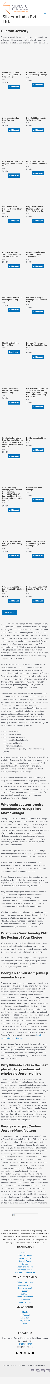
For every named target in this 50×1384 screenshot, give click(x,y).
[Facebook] (17, 1353)
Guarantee (25, 1294)
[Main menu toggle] (44, 13)
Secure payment (25, 1288)
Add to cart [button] (14, 87)
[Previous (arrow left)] (3, 1382)
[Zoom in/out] (3, 1378)
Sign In (25, 1312)
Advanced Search (25, 1270)
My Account (25, 1315)
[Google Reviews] (29, 1353)
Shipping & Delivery (25, 1282)
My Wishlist (25, 1321)
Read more (13, 352)
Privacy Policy (25, 1258)
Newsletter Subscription (25, 1273)
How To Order (25, 1302)
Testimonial (25, 1300)
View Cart (25, 1318)
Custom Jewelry (25, 1285)
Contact (25, 1264)
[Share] (16, 1378)
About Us (25, 1252)
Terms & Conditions (25, 1297)
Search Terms (25, 1261)
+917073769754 (25, 1344)
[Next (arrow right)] (10, 1382)
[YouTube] (33, 1353)
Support (25, 1291)
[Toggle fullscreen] (10, 1378)
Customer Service (25, 1255)
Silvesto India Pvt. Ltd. (20, 19)
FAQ (25, 1324)
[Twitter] (21, 1353)
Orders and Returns (25, 1267)
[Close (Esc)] (23, 1378)
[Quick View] (6, 87)
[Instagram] (25, 1353)
